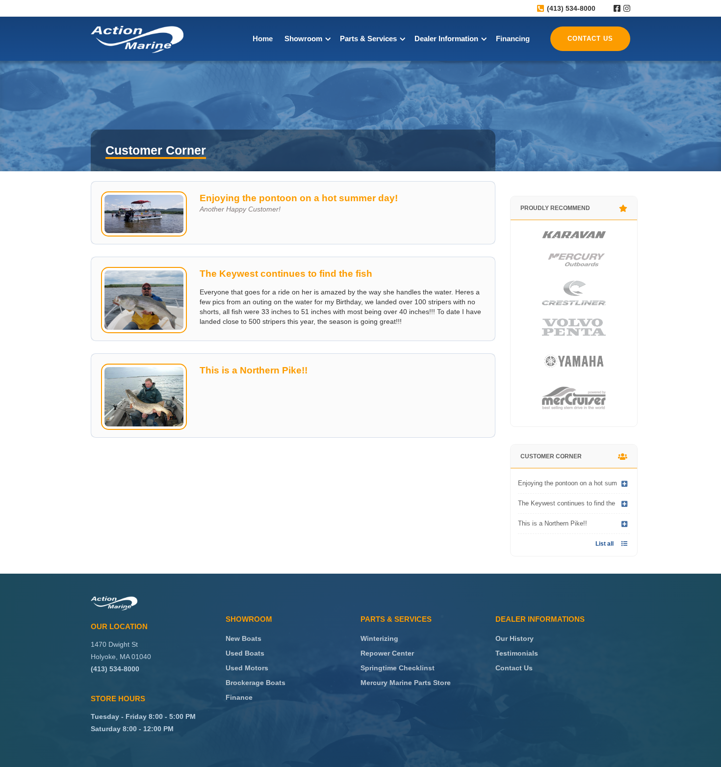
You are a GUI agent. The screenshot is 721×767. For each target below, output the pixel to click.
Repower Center (387, 653)
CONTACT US (590, 38)
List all (611, 543)
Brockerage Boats (255, 683)
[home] (137, 39)
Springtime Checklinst (397, 668)
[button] (306, 38)
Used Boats (245, 653)
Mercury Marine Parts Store (405, 683)
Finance (239, 697)
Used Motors (247, 668)
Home (263, 38)
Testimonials (516, 653)
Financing (513, 38)
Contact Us (514, 668)
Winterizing (379, 638)
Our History (514, 638)
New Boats (243, 638)
